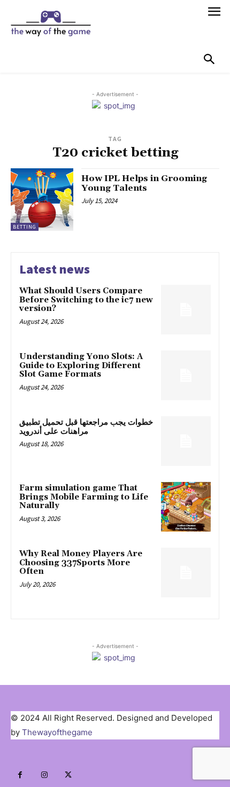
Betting (24, 226)
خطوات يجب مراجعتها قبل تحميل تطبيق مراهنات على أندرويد (86, 427)
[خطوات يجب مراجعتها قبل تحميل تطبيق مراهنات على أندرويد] (186, 441)
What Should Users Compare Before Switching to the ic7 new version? (86, 300)
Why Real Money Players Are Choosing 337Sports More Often (80, 562)
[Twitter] (68, 775)
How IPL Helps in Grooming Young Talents (144, 183)
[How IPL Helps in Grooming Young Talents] (42, 199)
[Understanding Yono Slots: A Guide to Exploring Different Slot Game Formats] (186, 375)
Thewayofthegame (57, 732)
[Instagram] (44, 775)
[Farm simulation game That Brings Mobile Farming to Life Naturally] (186, 507)
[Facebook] (20, 775)
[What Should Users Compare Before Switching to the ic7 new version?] (186, 309)
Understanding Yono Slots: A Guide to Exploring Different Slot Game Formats (81, 365)
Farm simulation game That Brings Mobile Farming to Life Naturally (83, 497)
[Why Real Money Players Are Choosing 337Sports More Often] (186, 572)
